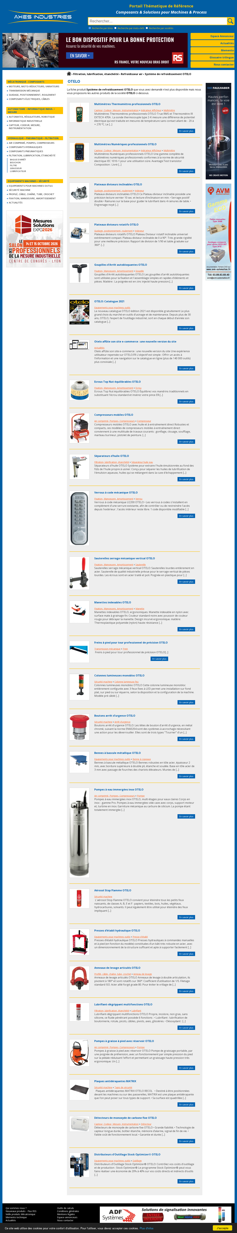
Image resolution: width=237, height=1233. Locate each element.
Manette (139, 608)
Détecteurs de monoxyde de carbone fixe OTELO (125, 1118)
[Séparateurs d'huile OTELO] (79, 478)
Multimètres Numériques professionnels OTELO (125, 144)
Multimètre (169, 110)
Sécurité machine (19, 189)
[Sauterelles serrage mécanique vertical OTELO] (79, 589)
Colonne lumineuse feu (126, 681)
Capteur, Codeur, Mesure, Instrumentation (24, 127)
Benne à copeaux (142, 759)
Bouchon (15, 162)
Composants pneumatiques (26, 151)
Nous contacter (224, 64)
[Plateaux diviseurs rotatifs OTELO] (79, 242)
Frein (125, 648)
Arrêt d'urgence (122, 721)
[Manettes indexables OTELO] (79, 622)
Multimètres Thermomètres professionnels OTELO (127, 104)
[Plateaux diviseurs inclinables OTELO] (79, 202)
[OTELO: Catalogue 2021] (79, 323)
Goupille (139, 270)
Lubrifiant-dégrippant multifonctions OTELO (123, 1004)
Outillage (137, 1160)
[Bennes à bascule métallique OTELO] (79, 772)
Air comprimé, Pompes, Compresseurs (31, 142)
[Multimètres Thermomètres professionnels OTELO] (79, 121)
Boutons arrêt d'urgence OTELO (114, 715)
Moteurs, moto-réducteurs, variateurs (34, 86)
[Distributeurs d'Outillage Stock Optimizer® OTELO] (79, 1176)
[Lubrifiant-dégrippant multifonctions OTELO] (79, 1020)
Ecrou (138, 387)
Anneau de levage (142, 974)
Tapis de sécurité (123, 1087)
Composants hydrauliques (25, 147)
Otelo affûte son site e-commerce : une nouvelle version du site (135, 341)
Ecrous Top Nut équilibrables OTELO (117, 381)
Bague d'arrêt (18, 159)
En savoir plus (186, 130)
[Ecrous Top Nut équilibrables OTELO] (79, 399)
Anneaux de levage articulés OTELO (117, 968)
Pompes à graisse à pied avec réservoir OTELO (124, 1041)
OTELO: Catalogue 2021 (109, 301)
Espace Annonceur (222, 36)
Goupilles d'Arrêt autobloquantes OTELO (120, 265)
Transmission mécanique (24, 90)
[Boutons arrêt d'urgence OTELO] (79, 739)
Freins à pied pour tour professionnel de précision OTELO (131, 642)
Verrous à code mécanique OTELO (116, 492)
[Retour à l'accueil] (69, 73)
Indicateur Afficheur (151, 110)
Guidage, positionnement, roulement (32, 94)
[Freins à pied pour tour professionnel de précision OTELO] (79, 662)
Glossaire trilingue (222, 57)
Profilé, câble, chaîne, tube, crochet (31, 194)
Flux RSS (32, 1211)
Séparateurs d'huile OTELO (111, 456)
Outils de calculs (65, 1208)
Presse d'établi (140, 936)
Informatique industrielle (25, 120)
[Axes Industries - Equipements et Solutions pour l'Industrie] (42, 24)
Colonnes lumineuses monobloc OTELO (119, 675)
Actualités (227, 43)
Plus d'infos (146, 1228)
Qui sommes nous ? (16, 1208)
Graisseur (16, 168)
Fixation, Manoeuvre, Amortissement (32, 198)
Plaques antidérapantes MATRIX (115, 1081)
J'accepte (222, 1228)
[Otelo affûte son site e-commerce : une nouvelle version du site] (79, 349)
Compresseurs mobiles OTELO (113, 415)
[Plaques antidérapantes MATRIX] (79, 1099)
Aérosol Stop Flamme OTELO (112, 890)
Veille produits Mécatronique (20, 1214)
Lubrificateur (18, 171)
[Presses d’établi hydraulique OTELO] (79, 954)
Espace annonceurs (67, 1217)
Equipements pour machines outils (31, 185)
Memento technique (16, 1217)
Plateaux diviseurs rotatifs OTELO (116, 224)
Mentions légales (66, 1214)
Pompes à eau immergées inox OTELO (118, 789)
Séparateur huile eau (142, 462)
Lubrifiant (136, 1010)
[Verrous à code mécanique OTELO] (79, 545)
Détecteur (146, 1124)
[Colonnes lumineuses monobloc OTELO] (79, 699)
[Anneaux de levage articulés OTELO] (79, 989)
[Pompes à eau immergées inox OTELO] (79, 877)
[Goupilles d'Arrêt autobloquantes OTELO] (79, 282)
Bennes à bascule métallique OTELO (117, 753)
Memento (227, 50)
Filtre (13, 165)
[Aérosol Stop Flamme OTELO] (79, 907)
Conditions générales (68, 1211)
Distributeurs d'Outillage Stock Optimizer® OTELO (127, 1154)
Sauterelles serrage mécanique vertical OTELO (124, 558)
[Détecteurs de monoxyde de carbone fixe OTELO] (79, 1130)
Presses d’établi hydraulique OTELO (117, 930)
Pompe (141, 795)
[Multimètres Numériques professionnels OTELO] (79, 161)
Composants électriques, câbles (29, 99)
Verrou (138, 498)
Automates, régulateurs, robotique (32, 116)
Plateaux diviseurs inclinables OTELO (118, 184)
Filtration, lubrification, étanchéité (32, 155)
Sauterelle (140, 564)
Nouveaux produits (15, 1211)
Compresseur (144, 421)
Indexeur (139, 190)
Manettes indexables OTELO (112, 602)
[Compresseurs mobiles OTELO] (79, 442)
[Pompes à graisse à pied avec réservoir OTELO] (79, 1065)
